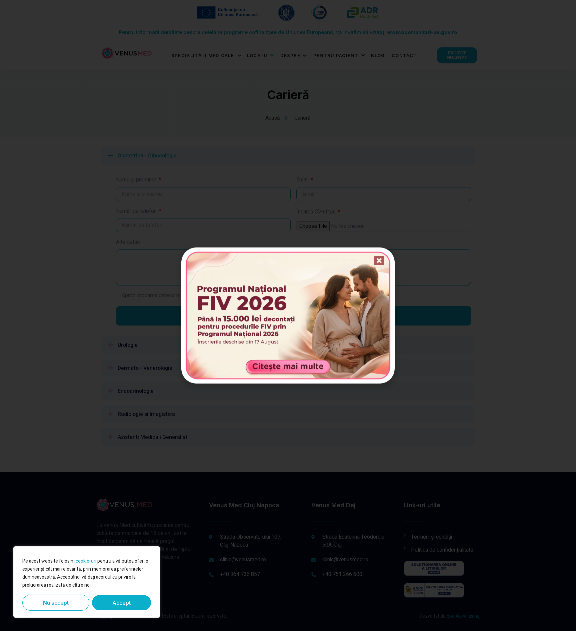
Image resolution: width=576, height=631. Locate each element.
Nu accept (56, 602)
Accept (121, 602)
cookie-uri (86, 561)
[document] (288, 315)
